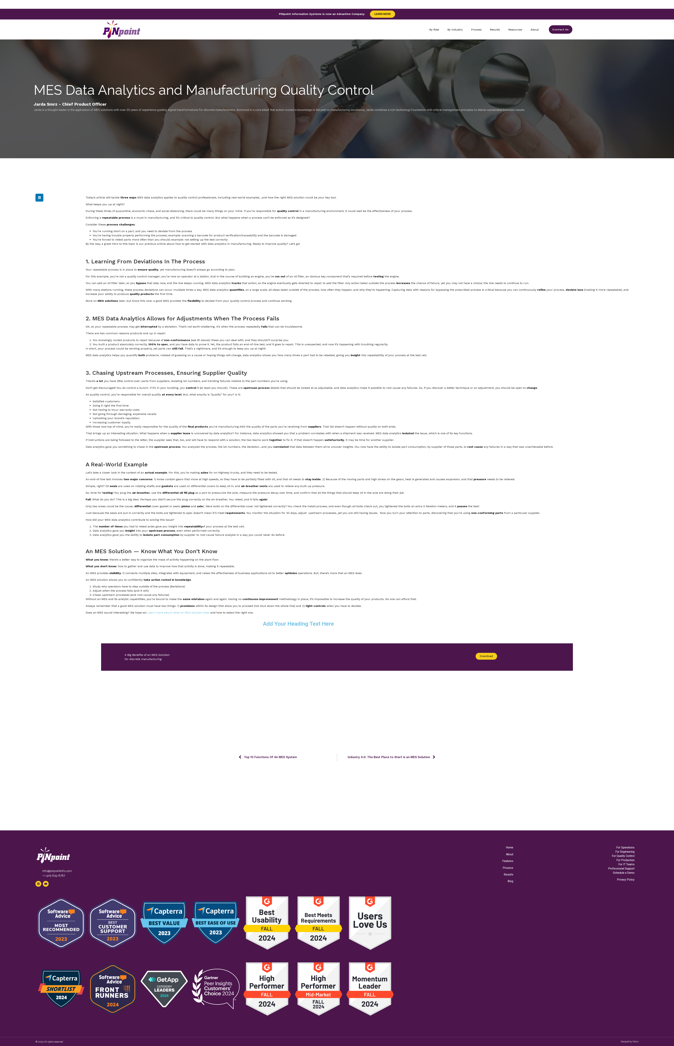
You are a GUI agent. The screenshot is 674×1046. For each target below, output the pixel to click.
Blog (510, 881)
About (535, 29)
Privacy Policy (626, 879)
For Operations (625, 847)
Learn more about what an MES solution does (178, 612)
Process (476, 29)
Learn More (382, 14)
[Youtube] (46, 884)
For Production (625, 860)
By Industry (455, 29)
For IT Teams (626, 864)
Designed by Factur (630, 1041)
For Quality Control (623, 856)
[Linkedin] (38, 884)
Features (507, 861)
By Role (434, 29)
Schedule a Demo (624, 872)
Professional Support (621, 868)
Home (509, 847)
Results (495, 29)
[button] (39, 198)
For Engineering (625, 851)
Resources (515, 29)
